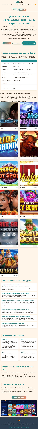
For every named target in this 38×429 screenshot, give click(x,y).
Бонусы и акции (18, 4)
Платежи (12, 4)
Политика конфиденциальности (15, 427)
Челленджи (16, 7)
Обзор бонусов (17, 43)
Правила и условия (25, 427)
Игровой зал (24, 4)
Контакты (8, 4)
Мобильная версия (32, 4)
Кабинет (15, 9)
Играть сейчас (7, 43)
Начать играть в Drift (19, 397)
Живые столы (21, 7)
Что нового (4, 4)
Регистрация (22, 9)
